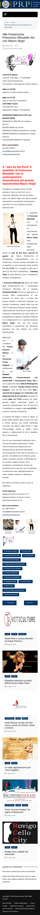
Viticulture (22, 634)
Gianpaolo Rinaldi (10, 581)
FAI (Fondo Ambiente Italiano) (25, 909)
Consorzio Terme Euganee (13, 568)
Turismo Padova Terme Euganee (14, 590)
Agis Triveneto (6, 903)
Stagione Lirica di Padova (10, 911)
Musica (20, 49)
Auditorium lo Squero (17, 906)
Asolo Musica (9, 718)
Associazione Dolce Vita (12, 555)
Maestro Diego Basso (21, 903)
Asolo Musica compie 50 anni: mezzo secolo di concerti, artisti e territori (19, 725)
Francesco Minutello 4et (12, 577)
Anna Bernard (27, 551)
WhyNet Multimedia (11, 594)
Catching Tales (29, 555)
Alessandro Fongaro (11, 551)
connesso (14, 871)
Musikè (4, 906)
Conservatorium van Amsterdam (15, 564)
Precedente (10, 603)
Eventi (7, 634)
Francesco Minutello (11, 573)
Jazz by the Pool (26, 581)
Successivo (29, 603)
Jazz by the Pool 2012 (10, 49)
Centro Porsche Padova (12, 560)
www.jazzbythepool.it (11, 154)
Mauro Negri (9, 586)
